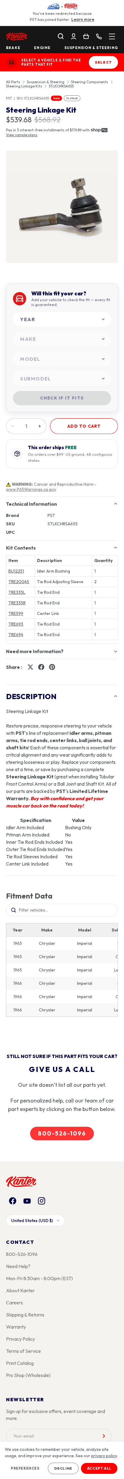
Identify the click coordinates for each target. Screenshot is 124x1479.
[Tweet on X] (30, 667)
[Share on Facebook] (41, 667)
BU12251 (16, 571)
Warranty (16, 1327)
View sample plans (21, 135)
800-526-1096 (62, 1133)
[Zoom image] (62, 206)
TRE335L (16, 592)
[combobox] (62, 319)
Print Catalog (20, 1363)
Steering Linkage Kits (24, 86)
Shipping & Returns (25, 1315)
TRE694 (15, 634)
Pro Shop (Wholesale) (28, 1375)
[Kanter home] (11, 62)
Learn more (82, 19)
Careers (14, 1303)
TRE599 (15, 613)
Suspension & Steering (91, 48)
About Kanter (20, 1290)
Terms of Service (23, 1351)
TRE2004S (18, 581)
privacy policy (104, 1455)
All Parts (13, 82)
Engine (42, 48)
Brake (13, 48)
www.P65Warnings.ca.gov (31, 489)
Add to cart (84, 426)
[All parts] (112, 36)
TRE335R (17, 603)
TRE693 (15, 624)
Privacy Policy (20, 1339)
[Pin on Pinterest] (52, 667)
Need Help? (18, 1266)
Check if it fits (62, 398)
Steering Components (89, 82)
